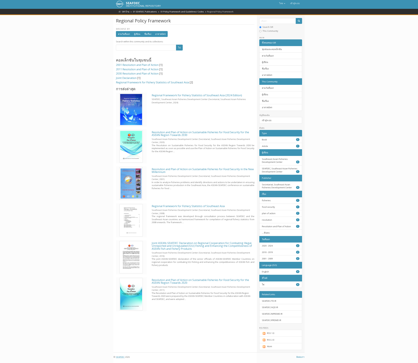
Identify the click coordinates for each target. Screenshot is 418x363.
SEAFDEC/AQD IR (270, 307)
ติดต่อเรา (300, 356)
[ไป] (299, 21)
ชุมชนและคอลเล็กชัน (272, 49)
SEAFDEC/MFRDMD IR (272, 313)
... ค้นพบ (266, 232)
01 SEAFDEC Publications (145, 11)
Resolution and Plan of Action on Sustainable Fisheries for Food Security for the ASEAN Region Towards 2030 (200, 133)
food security (280, 206)
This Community (270, 30)
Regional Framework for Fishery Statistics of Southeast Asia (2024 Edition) (197, 95)
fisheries (280, 200)
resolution (280, 219)
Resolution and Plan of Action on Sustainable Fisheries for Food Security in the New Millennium (203, 170)
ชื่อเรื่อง (147, 34)
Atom (269, 346)
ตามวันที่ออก (124, 34)
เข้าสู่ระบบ (266, 120)
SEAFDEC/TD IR (269, 300)
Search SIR (268, 26)
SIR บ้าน (125, 11)
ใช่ (280, 284)
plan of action (280, 213)
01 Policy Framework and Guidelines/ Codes (182, 11)
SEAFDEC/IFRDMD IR (271, 320)
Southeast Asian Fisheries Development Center (280, 161)
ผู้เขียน (137, 34)
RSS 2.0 (270, 339)
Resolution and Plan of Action (280, 226)
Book (280, 139)
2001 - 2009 (280, 258)
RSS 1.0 (270, 333)
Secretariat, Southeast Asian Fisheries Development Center (280, 186)
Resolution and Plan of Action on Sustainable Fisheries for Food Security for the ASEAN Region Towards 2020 (200, 281)
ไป (179, 47)
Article (280, 146)
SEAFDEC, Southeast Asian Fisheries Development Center (280, 170)
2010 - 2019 (280, 252)
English (280, 271)
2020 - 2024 (280, 245)
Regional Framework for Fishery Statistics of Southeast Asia (188, 206)
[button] (282, 3)
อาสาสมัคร (160, 34)
